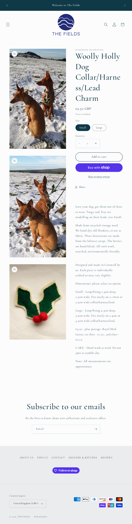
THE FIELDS (23, 516)
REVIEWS (107, 457)
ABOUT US (27, 457)
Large (99, 127)
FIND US (42, 457)
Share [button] (82, 187)
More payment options (99, 176)
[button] (8, 24)
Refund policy (40, 516)
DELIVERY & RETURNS (83, 457)
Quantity (80, 135)
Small (82, 127)
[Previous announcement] (7, 5)
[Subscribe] (96, 429)
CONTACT (58, 457)
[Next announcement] (125, 5)
